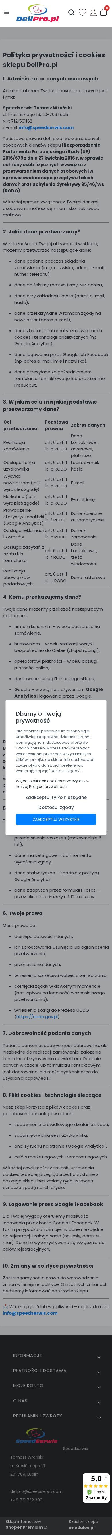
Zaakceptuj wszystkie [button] (56, 819)
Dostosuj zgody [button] (56, 807)
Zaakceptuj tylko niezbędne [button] (56, 797)
